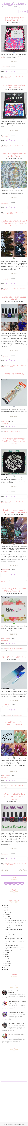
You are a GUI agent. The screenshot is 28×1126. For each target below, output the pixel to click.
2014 (5, 969)
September (7, 918)
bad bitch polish (10, 863)
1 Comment (4, 493)
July (6, 954)
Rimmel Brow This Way (14, 374)
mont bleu (8, 715)
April (6, 960)
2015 (5, 967)
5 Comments (4, 706)
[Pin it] (15, 71)
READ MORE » (14, 62)
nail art (21, 76)
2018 (5, 907)
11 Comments (4, 280)
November (7, 914)
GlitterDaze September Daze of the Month (14, 154)
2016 (5, 911)
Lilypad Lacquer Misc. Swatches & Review (14, 723)
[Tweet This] (6, 71)
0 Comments (4, 68)
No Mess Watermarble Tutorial (16, 1012)
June (6, 956)
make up (7, 431)
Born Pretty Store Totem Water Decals (14, 86)
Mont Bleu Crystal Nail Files (14, 657)
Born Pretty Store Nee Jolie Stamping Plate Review (14, 589)
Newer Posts (6, 870)
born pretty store (11, 76)
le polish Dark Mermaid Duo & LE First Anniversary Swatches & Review (14, 223)
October (7, 916)
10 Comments (4, 777)
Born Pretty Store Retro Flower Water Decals (14, 19)
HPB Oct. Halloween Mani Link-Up (17, 1001)
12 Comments (4, 203)
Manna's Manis (10, 1124)
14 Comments (4, 571)
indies (16, 212)
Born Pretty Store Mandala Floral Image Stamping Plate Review (14, 441)
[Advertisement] (14, 1066)
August (6, 952)
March (6, 961)
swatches (9, 213)
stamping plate (17, 477)
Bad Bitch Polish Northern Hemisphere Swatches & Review (14, 796)
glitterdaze (9, 212)
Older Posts (22, 870)
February (7, 963)
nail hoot (13, 580)
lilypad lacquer (15, 785)
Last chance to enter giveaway (16, 1023)
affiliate (8, 648)
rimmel (23, 431)
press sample (5, 77)
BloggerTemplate (21, 1124)
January (6, 965)
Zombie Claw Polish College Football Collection (14, 298)
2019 (5, 905)
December (7, 912)
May (6, 958)
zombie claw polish (7, 366)
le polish (13, 288)
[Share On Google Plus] (12, 71)
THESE (2, 57)
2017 (5, 909)
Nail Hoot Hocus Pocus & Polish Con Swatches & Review (14, 511)
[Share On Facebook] (9, 71)
